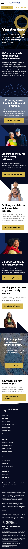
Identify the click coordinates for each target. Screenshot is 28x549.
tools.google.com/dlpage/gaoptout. (10, 541)
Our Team (5, 418)
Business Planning (7, 451)
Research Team (6, 430)
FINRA (3, 506)
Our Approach (6, 421)
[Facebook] (3, 487)
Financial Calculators (7, 466)
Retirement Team (7, 433)
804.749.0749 (14, 484)
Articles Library (6, 460)
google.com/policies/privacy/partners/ (10, 538)
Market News (5, 463)
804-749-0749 (21, 7)
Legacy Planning (6, 448)
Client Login (5, 474)
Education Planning (7, 445)
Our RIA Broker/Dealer (8, 424)
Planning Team (6, 427)
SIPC (6, 506)
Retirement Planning (7, 442)
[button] (7, 7)
